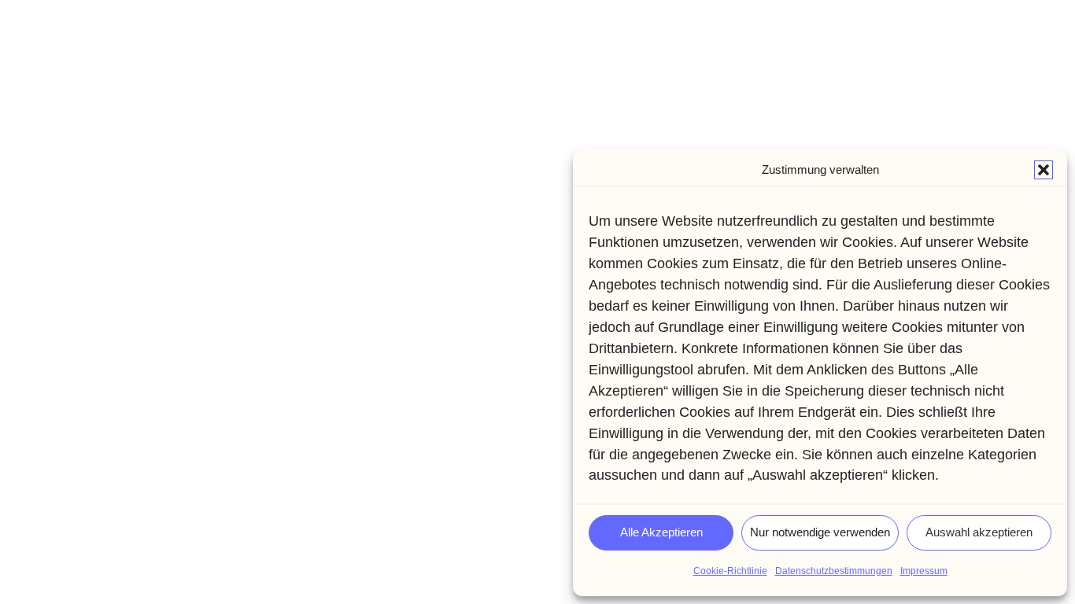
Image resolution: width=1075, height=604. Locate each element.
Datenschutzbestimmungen (833, 570)
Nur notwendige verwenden (820, 532)
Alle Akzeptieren (661, 532)
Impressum (924, 570)
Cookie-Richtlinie (730, 570)
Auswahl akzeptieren (979, 532)
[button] (1043, 170)
